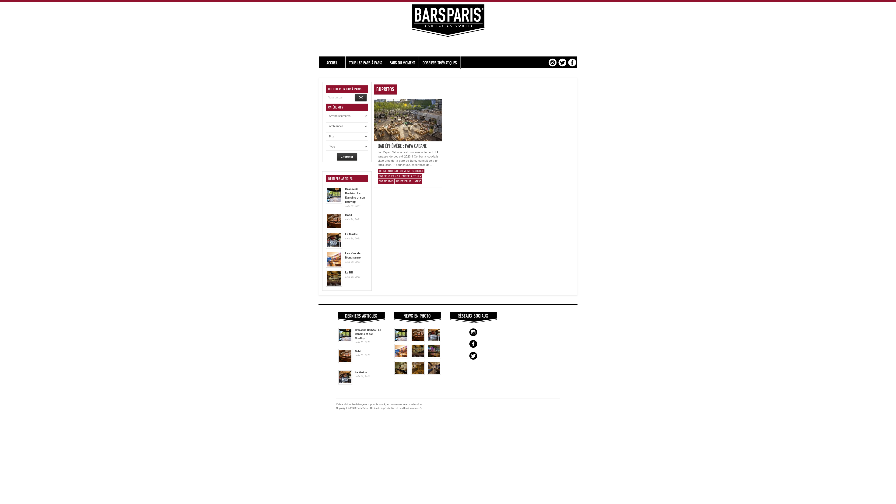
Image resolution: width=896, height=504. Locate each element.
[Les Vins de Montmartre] (401, 357)
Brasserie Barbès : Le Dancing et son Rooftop (355, 195)
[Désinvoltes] (434, 373)
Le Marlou (351, 234)
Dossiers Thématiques (440, 63)
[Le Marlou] (434, 341)
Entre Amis (386, 181)
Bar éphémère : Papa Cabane (402, 146)
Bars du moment (402, 63)
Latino (417, 181)
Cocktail (418, 171)
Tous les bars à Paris (365, 63)
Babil (348, 215)
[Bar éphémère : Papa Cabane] (408, 140)
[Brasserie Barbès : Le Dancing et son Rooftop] (401, 341)
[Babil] (418, 341)
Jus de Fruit (403, 181)
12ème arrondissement (394, 171)
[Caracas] (434, 357)
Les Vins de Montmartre (353, 255)
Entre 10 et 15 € (389, 176)
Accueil (332, 63)
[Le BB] (418, 357)
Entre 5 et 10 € (412, 176)
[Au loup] (401, 373)
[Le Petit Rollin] (418, 373)
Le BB (349, 272)
